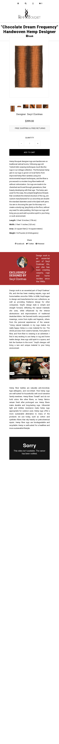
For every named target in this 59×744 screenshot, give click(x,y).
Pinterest (40, 244)
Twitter (31, 244)
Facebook (20, 244)
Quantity (29, 138)
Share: (29, 240)
